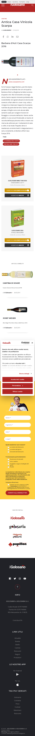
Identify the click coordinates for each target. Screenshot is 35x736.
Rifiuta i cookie (17, 391)
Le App (27, 1)
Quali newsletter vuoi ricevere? (15, 444)
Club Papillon (22, 1)
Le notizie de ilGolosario (17, 447)
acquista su (18, 190)
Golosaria (9, 1)
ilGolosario (4, 1)
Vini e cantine (14, 461)
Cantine (4, 18)
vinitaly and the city (11, 144)
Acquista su (17, 195)
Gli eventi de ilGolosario (17, 451)
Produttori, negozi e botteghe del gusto (19, 464)
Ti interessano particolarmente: (16, 457)
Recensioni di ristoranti (16, 459)
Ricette (12, 467)
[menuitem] (17, 620)
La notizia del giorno (15, 449)
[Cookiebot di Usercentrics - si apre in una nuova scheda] (22, 343)
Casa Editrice (15, 1)
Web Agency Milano (13, 732)
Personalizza (16, 385)
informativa (14, 486)
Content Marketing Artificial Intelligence (13, 733)
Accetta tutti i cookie (17, 379)
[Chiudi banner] (32, 342)
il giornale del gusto (11, 141)
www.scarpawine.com (16, 82)
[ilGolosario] (17, 4)
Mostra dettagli (24, 373)
